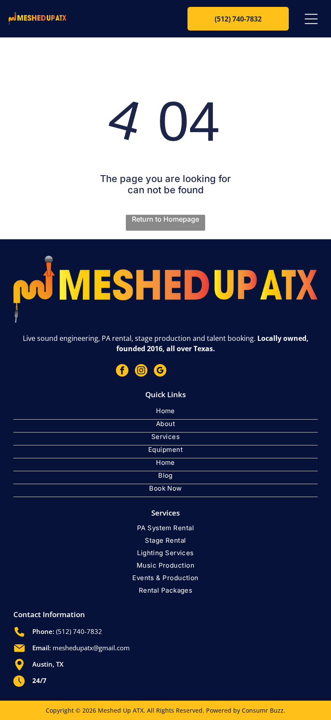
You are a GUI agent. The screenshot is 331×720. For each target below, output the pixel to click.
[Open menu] (311, 18)
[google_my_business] (160, 371)
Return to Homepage (165, 219)
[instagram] (141, 371)
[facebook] (122, 371)
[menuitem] (165, 413)
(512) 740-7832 (79, 631)
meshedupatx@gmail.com (91, 647)
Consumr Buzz (263, 710)
